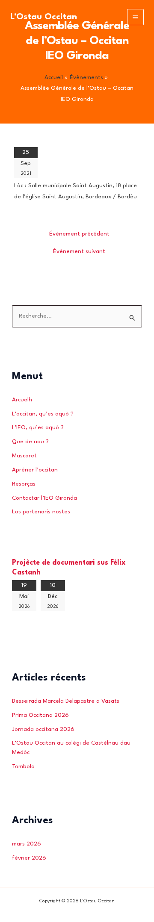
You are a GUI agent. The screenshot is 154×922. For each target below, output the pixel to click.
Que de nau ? (30, 442)
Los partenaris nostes (41, 512)
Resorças (24, 484)
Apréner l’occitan (35, 470)
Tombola (23, 766)
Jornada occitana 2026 (43, 729)
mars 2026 (26, 844)
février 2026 (29, 858)
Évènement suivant (79, 251)
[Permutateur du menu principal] (135, 17)
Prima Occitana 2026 (40, 715)
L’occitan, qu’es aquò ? (43, 414)
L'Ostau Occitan (43, 17)
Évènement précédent (79, 234)
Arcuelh (22, 400)
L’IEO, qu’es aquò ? (38, 427)
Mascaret (24, 456)
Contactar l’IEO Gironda (44, 498)
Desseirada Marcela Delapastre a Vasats (65, 701)
